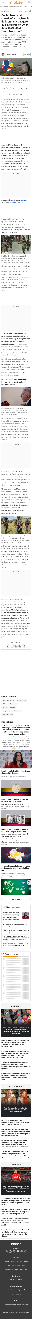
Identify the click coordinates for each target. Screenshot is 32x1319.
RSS (26, 1269)
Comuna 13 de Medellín (9, 707)
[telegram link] (21, 1251)
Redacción (13, 1279)
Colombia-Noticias (8, 714)
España (26, 1261)
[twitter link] (10, 1251)
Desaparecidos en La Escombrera (12, 711)
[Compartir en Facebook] (9, 88)
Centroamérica (9, 1269)
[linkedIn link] (25, 1251)
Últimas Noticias (18, 1269)
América (6, 1261)
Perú (23, 1265)
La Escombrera (13, 704)
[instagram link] (14, 1251)
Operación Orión (21, 700)
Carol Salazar (12, 54)
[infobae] (16, 2)
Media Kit (18, 1294)
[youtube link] (18, 1251)
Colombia (4, 11)
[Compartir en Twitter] (13, 88)
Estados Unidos (11, 1265)
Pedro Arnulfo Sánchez (13, 6)
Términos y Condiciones (9, 1304)
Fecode (22, 6)
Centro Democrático (8, 700)
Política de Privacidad (23, 1304)
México (19, 1265)
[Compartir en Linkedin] (17, 88)
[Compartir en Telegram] (21, 88)
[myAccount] (29, 2)
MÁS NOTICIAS (16, 899)
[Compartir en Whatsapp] (5, 88)
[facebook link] (6, 1251)
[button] (3, 2)
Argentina (13, 1261)
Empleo (20, 1279)
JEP (4, 704)
